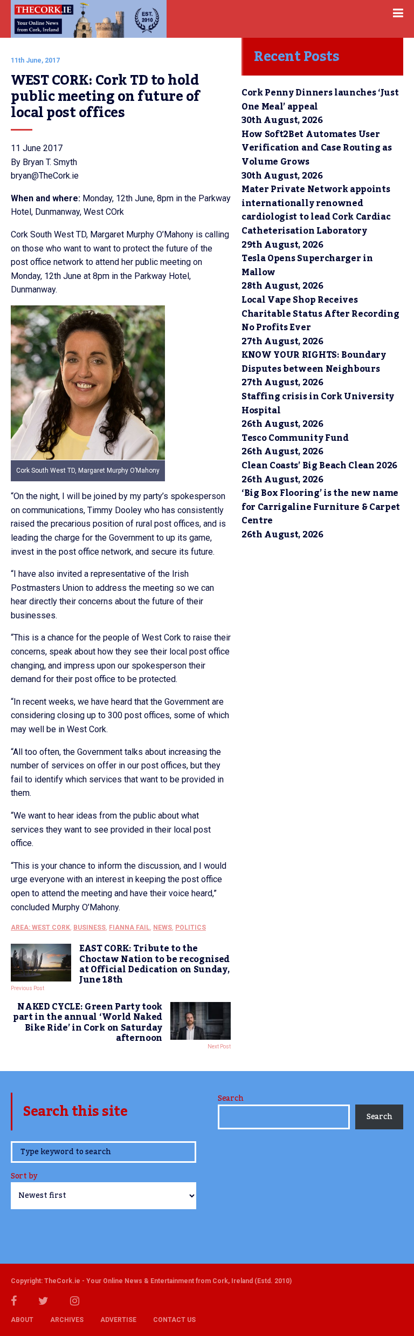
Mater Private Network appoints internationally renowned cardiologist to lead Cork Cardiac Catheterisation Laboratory (316, 210)
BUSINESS (89, 927)
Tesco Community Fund (295, 438)
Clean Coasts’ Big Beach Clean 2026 (319, 465)
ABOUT (22, 1320)
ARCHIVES (67, 1320)
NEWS (162, 927)
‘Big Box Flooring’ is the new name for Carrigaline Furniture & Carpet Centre (321, 507)
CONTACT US (174, 1320)
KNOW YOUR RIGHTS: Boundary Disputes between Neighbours (314, 362)
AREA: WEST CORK (40, 927)
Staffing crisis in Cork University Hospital (318, 403)
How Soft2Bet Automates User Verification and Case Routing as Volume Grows (317, 148)
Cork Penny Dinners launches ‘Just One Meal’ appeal (320, 99)
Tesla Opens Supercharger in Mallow (307, 265)
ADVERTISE (118, 1320)
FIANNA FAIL (129, 927)
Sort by (24, 1177)
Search (230, 1098)
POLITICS (190, 927)
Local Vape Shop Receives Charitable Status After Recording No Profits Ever (320, 313)
